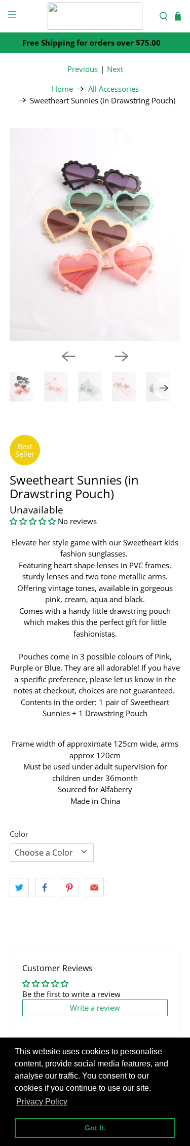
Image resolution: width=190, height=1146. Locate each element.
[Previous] (68, 356)
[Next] (121, 356)
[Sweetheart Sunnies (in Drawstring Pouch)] (95, 234)
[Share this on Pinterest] (69, 887)
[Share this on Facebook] (44, 887)
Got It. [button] (95, 1128)
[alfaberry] (95, 16)
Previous (82, 69)
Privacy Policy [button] (41, 1101)
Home (62, 89)
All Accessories (113, 89)
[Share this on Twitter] (19, 887)
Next (115, 69)
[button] (33, 521)
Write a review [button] (95, 1008)
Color (19, 834)
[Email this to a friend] (94, 887)
